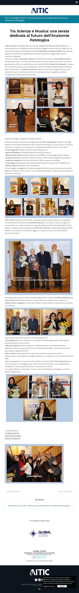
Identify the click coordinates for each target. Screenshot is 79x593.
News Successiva (66, 491)
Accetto (62, 586)
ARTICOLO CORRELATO (13, 438)
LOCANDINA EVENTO (12, 433)
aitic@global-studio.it (41, 558)
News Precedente (12, 491)
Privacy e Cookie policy (39, 585)
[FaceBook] (36, 579)
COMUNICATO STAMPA (13, 436)
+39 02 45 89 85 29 (40, 556)
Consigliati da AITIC (18, 18)
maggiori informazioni (49, 586)
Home (7, 18)
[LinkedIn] (39, 579)
